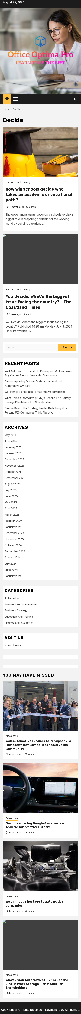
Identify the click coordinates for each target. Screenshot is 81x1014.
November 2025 (14, 465)
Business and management (21, 604)
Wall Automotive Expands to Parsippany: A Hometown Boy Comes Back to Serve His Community (38, 745)
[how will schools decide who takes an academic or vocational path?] (40, 152)
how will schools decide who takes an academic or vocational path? (39, 194)
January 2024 (13, 576)
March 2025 (12, 514)
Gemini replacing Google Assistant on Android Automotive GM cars (35, 825)
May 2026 (11, 435)
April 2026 (11, 441)
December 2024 (14, 533)
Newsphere (52, 1010)
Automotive (12, 598)
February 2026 (13, 447)
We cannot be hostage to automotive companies (35, 392)
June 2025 (11, 496)
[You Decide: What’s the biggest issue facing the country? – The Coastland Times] (40, 259)
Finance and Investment (19, 622)
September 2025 (15, 478)
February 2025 (13, 520)
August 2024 (12, 557)
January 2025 (13, 527)
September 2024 (15, 551)
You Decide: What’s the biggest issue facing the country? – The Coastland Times (38, 302)
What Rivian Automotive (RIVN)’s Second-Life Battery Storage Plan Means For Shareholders (38, 984)
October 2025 (13, 471)
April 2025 (11, 508)
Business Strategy (16, 610)
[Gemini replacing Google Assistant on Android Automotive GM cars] (40, 788)
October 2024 (13, 545)
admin (32, 207)
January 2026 (13, 453)
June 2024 (11, 569)
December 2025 (14, 459)
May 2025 (11, 502)
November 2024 (14, 539)
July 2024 (10, 563)
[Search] (75, 99)
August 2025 (12, 484)
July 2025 (10, 490)
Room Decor (13, 645)
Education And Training (18, 182)
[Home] (7, 99)
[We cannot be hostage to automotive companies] (40, 866)
